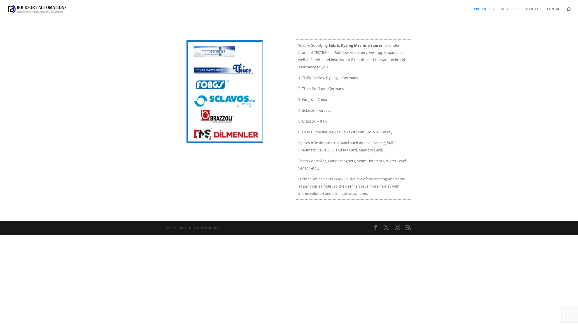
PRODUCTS (482, 9)
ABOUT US (533, 9)
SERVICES (508, 9)
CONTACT (554, 9)
